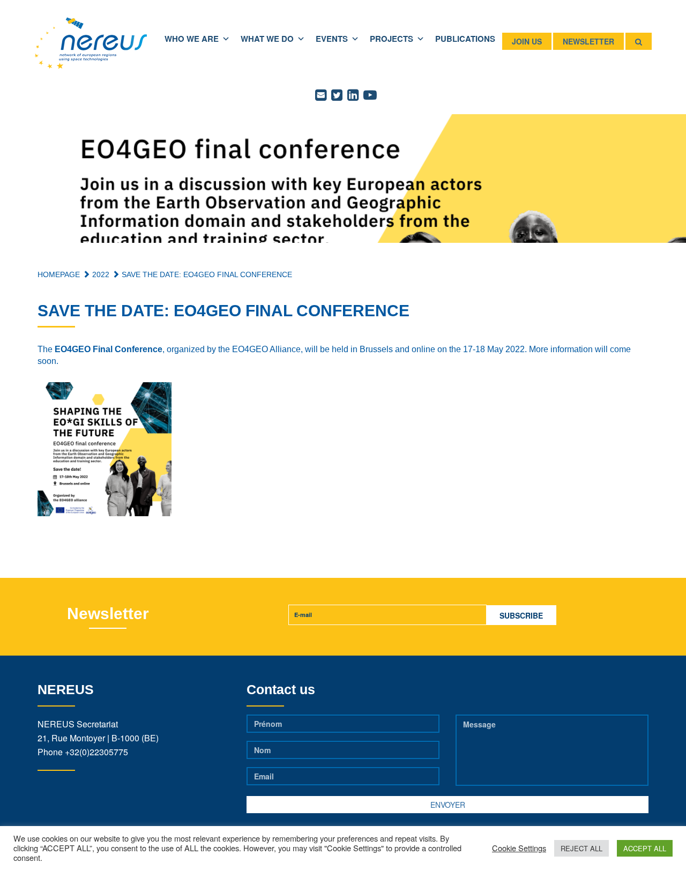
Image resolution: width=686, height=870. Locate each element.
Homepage (59, 274)
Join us (527, 41)
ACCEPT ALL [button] (644, 848)
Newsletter (588, 41)
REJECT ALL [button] (581, 848)
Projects (391, 38)
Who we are (192, 38)
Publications (465, 38)
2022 (99, 274)
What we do (267, 38)
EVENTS (332, 38)
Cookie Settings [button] (519, 848)
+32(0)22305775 (96, 752)
